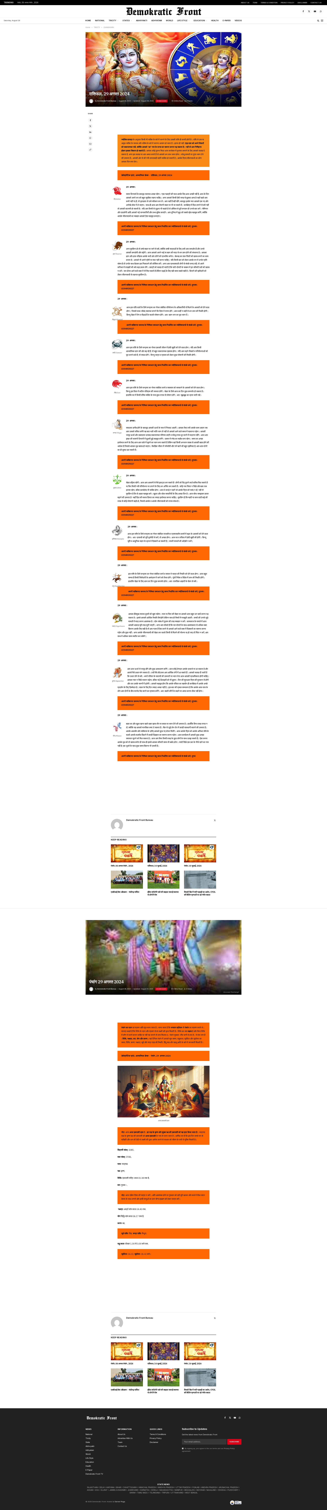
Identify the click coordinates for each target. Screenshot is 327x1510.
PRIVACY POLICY (287, 3)
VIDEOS (238, 20)
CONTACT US (316, 3)
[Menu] (322, 21)
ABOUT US (245, 3)
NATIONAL (100, 20)
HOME (88, 20)
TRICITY (112, 20)
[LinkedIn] (90, 132)
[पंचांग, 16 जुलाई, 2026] (200, 853)
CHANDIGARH (162, 101)
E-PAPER (227, 20)
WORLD (169, 20)
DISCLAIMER (302, 3)
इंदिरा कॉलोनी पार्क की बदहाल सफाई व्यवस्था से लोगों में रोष (163, 893)
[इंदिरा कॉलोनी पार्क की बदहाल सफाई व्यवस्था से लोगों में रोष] (164, 880)
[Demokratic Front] (163, 11)
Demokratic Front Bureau (106, 101)
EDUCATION (199, 20)
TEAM (255, 3)
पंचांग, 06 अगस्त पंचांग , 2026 (122, 865)
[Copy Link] (90, 149)
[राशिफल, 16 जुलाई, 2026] (164, 853)
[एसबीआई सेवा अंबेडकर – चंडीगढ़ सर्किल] (127, 880)
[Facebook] (90, 120)
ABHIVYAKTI (141, 20)
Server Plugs (120, 1502)
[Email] (90, 143)
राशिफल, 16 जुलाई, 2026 (26, 3)
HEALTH (215, 20)
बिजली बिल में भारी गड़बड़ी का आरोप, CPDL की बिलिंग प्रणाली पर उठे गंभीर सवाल (200, 893)
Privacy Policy (229, 1448)
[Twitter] (90, 126)
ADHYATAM (156, 20)
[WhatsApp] (90, 137)
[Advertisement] (163, 121)
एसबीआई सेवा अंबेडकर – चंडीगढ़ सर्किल (125, 892)
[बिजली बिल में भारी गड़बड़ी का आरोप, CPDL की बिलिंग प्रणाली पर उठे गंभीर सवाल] (200, 880)
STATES (126, 20)
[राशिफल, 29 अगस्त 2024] (163, 69)
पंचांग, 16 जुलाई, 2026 (192, 865)
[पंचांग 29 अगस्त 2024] (163, 957)
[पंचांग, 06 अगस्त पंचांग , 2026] (127, 853)
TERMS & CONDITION (269, 3)
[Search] (318, 21)
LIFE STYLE (182, 20)
